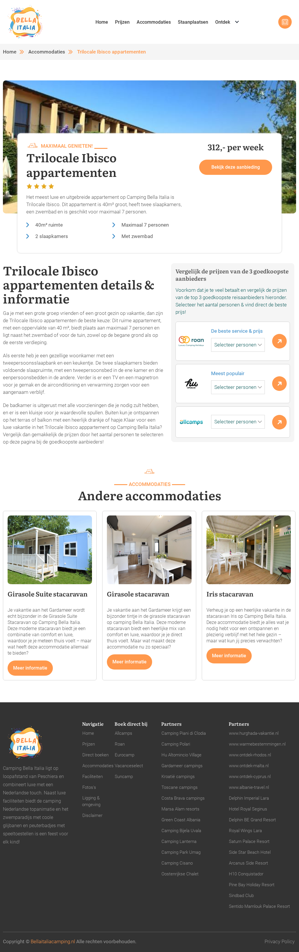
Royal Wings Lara (245, 830)
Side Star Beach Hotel (250, 852)
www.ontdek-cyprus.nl (250, 776)
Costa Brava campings (183, 798)
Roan (120, 744)
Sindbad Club (241, 895)
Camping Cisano (177, 863)
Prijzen (122, 22)
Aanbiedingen (285, 22)
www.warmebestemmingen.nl (257, 744)
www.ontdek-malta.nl (249, 765)
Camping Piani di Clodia (183, 733)
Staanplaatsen (193, 22)
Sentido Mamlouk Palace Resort (259, 906)
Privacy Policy (280, 941)
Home (101, 22)
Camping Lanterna (179, 841)
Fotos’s (89, 787)
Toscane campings (179, 787)
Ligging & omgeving (91, 801)
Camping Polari (175, 744)
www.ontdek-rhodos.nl (250, 755)
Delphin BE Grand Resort (252, 819)
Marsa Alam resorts (180, 809)
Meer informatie (30, 668)
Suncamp (124, 776)
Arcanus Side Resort (248, 863)
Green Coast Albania (180, 819)
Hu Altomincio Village (181, 755)
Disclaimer (92, 815)
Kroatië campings (178, 776)
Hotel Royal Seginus (248, 809)
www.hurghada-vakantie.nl (254, 733)
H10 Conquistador (246, 874)
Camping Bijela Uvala (181, 830)
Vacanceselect (129, 765)
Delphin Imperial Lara (249, 798)
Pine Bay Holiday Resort (251, 884)
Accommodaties (154, 22)
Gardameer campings (182, 765)
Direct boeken (95, 755)
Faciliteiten (92, 776)
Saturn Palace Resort (249, 841)
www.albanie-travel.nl (249, 787)
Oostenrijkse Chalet (180, 874)
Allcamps (123, 733)
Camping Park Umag (181, 852)
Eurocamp (124, 755)
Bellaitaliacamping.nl (53, 941)
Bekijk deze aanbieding (235, 167)
